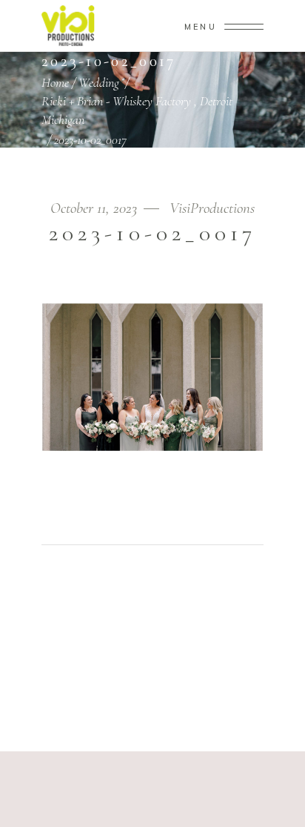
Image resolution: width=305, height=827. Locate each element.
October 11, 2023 (95, 208)
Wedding (98, 82)
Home (55, 82)
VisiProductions (212, 208)
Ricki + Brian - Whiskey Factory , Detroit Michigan (136, 110)
